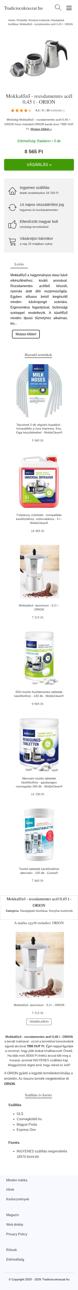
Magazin (12, 1215)
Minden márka (16, 1180)
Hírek (10, 1189)
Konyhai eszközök (39, 20)
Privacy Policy (16, 1234)
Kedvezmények (17, 1199)
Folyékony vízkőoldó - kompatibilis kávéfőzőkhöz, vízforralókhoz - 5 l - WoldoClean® (39, 518)
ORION (39, 124)
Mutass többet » (41, 129)
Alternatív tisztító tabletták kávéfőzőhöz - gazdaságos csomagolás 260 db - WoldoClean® (39, 782)
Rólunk (11, 1250)
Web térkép (14, 1224)
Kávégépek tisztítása (33, 910)
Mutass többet (26, 334)
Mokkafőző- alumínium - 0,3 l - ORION (39, 1005)
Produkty (22, 20)
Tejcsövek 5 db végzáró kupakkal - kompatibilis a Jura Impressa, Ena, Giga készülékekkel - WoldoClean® (39, 428)
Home (11, 20)
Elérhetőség (15, 1259)
